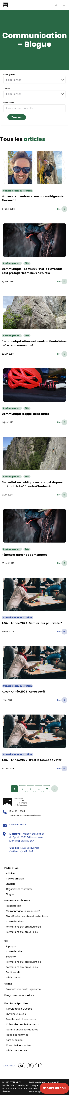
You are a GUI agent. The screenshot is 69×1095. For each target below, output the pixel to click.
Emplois (10, 884)
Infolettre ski (13, 977)
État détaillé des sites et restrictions (27, 916)
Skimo (8, 983)
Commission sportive (18, 1045)
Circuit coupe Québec (19, 1008)
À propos (11, 946)
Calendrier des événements (22, 1024)
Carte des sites (18, 1088)
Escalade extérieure (17, 900)
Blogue (10, 894)
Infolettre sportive (16, 1050)
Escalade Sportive (16, 1003)
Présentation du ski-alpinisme (23, 989)
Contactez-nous (17, 824)
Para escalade (14, 1040)
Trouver (16, 117)
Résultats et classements (21, 1019)
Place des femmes (17, 1034)
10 (46, 788)
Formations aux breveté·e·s (22, 932)
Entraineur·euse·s (16, 1014)
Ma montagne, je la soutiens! (23, 911)
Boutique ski (13, 972)
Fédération (11, 868)
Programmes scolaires (19, 995)
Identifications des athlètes (22, 1029)
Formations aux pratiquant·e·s (23, 926)
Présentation (13, 906)
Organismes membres (19, 889)
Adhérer (10, 873)
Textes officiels (15, 878)
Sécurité (11, 956)
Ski (6, 941)
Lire (58, 208)
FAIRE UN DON (56, 1088)
